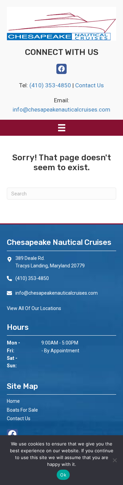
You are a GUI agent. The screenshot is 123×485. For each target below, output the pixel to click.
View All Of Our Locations (34, 308)
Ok (63, 474)
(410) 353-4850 (50, 85)
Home (13, 401)
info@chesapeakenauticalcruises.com (61, 109)
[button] (61, 69)
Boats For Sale (22, 410)
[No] (114, 460)
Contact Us (89, 85)
